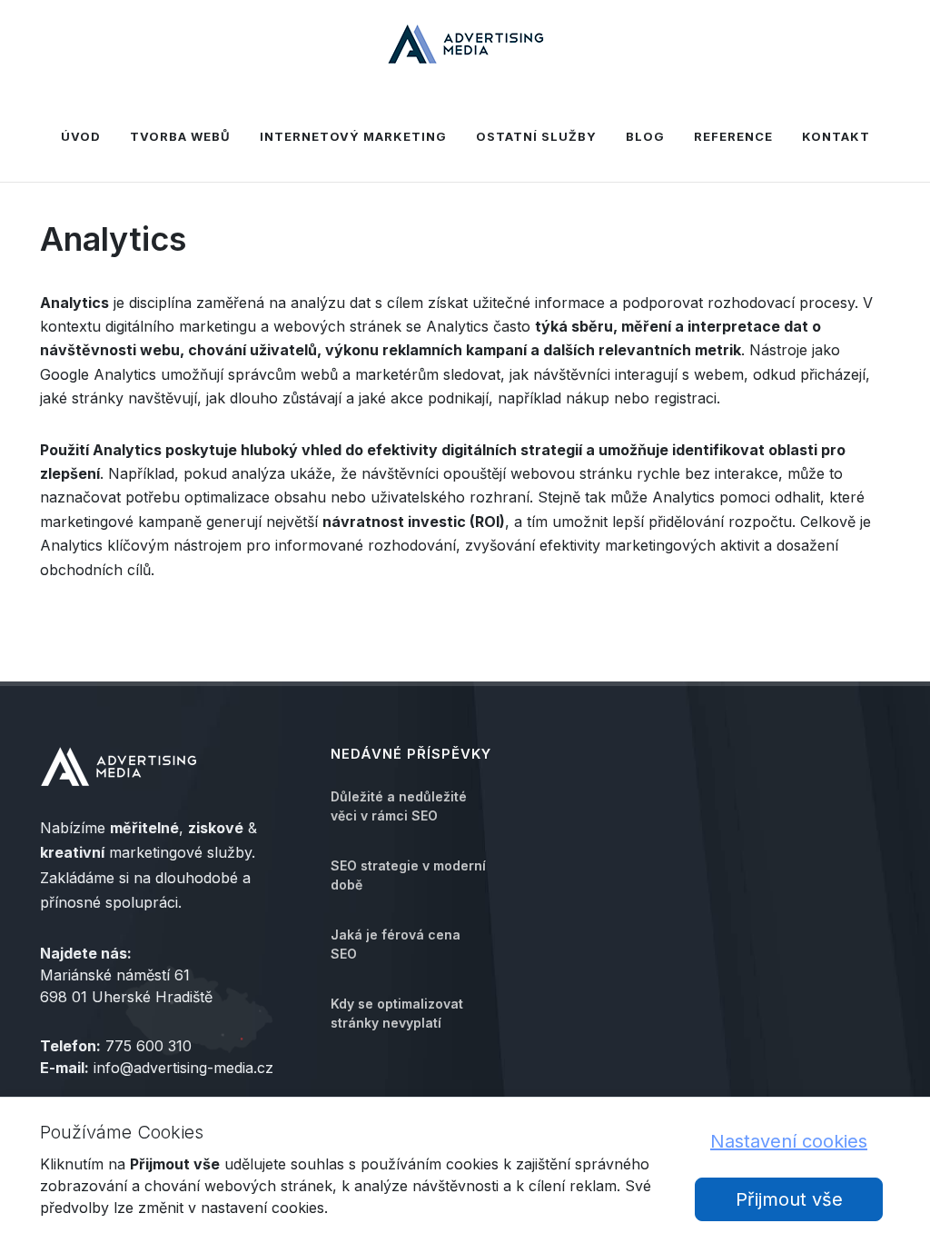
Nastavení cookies (788, 1141)
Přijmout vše (789, 1199)
